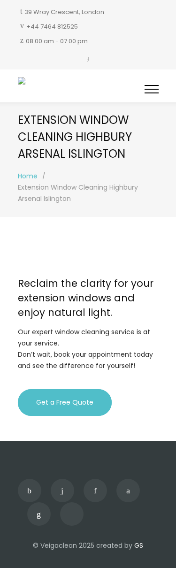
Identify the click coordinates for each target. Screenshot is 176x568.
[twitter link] (128, 490)
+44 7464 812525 (52, 26)
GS (138, 545)
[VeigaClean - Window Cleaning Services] (81, 82)
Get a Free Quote (64, 402)
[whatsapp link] (72, 514)
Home (28, 176)
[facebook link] (29, 490)
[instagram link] (62, 490)
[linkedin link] (39, 514)
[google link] (95, 490)
